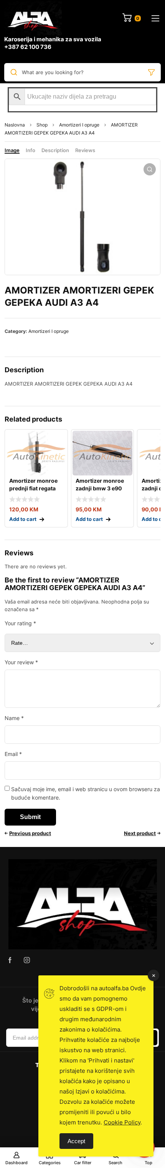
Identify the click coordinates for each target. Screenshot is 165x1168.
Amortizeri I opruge (79, 125)
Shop (42, 125)
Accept (76, 1141)
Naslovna (15, 125)
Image (12, 150)
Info (30, 150)
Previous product (30, 833)
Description (55, 150)
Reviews (85, 150)
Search (115, 1162)
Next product (140, 833)
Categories (50, 1162)
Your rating (20, 623)
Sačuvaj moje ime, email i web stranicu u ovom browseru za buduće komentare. (85, 793)
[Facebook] (10, 960)
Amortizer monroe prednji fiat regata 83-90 (33, 488)
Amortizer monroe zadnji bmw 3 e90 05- (100, 488)
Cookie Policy (122, 1122)
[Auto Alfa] (33, 18)
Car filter (82, 1162)
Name (14, 718)
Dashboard (16, 1162)
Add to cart (22, 519)
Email (13, 754)
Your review (21, 662)
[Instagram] (27, 960)
